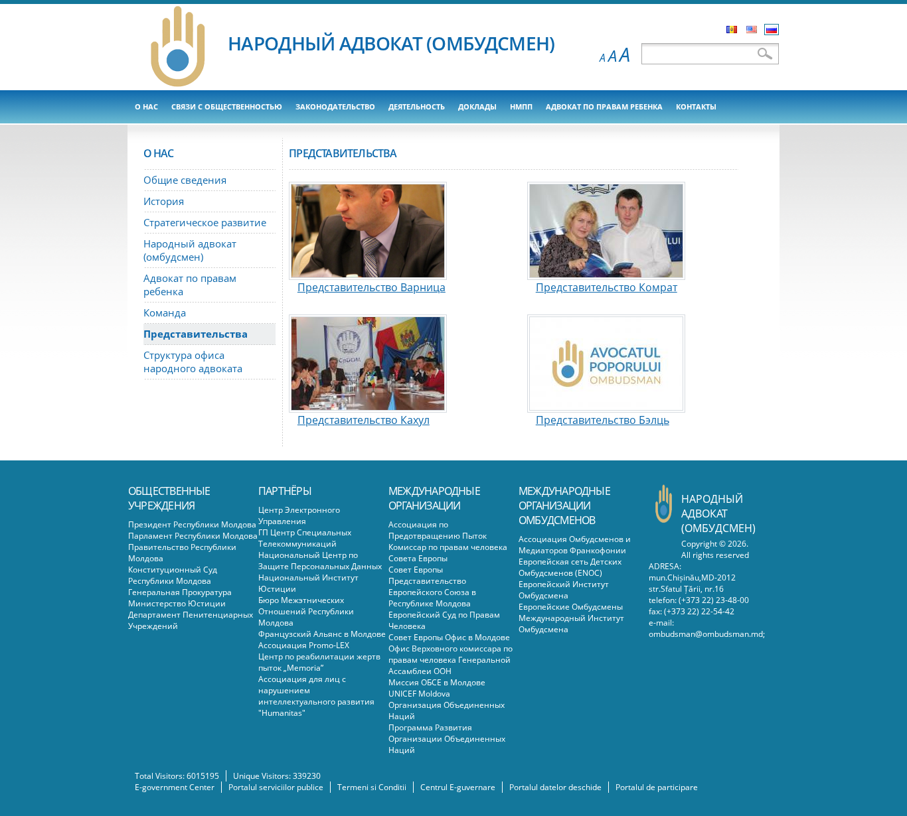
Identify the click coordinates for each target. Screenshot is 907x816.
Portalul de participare (657, 787)
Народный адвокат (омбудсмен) (189, 250)
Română (731, 29)
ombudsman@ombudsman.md (706, 634)
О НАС (146, 106)
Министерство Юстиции (177, 603)
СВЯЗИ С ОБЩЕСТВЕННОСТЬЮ (226, 106)
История (163, 201)
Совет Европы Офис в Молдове (449, 637)
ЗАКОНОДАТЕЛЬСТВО (335, 106)
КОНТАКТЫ (696, 106)
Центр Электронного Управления (299, 515)
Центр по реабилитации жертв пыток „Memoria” (319, 662)
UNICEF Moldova (419, 693)
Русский (771, 29)
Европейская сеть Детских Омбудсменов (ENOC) (570, 567)
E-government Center (174, 787)
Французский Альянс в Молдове (322, 634)
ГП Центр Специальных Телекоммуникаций (304, 538)
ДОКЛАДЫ (477, 106)
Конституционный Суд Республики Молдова (172, 575)
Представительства (195, 333)
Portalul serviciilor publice (275, 787)
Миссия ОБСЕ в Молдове (436, 682)
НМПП (521, 106)
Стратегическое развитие (204, 222)
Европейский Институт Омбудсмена (564, 589)
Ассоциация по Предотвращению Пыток (437, 530)
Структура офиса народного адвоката (192, 361)
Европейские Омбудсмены (571, 606)
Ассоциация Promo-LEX (303, 645)
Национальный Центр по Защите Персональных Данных (320, 560)
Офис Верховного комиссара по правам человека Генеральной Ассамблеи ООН (450, 660)
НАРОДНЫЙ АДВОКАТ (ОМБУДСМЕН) (391, 43)
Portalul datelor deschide (555, 787)
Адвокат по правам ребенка (189, 284)
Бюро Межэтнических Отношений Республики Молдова (306, 611)
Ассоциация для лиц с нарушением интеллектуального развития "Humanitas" (316, 695)
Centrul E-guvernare (457, 787)
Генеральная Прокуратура (180, 592)
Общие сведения (184, 179)
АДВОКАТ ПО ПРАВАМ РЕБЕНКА (604, 106)
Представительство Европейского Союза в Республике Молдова (432, 592)
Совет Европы (415, 569)
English (751, 29)
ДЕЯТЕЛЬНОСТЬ (416, 106)
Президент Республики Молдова (192, 524)
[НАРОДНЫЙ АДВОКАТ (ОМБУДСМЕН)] (178, 84)
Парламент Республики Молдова (193, 535)
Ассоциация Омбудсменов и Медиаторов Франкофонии (575, 544)
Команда (164, 312)
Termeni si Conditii (371, 787)
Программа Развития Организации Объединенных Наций (446, 739)
